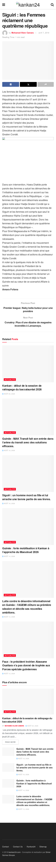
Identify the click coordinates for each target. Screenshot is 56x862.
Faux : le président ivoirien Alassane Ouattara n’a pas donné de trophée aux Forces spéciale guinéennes (26, 665)
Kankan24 (31, 846)
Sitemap (43, 846)
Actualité (10, 379)
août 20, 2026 (9, 394)
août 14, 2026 (9, 556)
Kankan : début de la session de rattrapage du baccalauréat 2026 (22, 387)
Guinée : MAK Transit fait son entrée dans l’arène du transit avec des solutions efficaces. (27, 442)
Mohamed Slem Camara (22, 32)
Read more (10, 742)
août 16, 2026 (9, 503)
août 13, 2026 (9, 617)
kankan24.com (15, 852)
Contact (5, 846)
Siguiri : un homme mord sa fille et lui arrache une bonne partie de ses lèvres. (26, 497)
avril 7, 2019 (44, 32)
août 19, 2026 (9, 450)
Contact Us (18, 846)
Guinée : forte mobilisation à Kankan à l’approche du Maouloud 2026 (25, 550)
